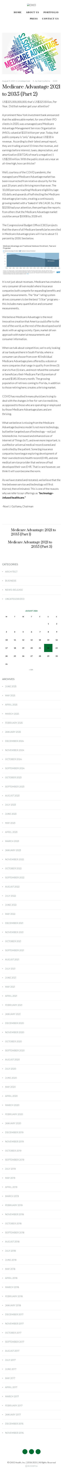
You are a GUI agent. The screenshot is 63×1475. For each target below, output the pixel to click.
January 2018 (13, 1305)
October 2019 (13, 1150)
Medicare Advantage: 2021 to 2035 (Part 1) (33, 532)
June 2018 (11, 1260)
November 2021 (14, 932)
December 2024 (14, 741)
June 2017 (10, 1369)
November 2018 (14, 1214)
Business (10, 580)
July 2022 (10, 896)
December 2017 (14, 1314)
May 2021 (10, 987)
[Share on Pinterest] (25, 515)
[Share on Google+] (14, 515)
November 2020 (14, 1032)
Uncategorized (24, 81)
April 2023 (11, 832)
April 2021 (11, 996)
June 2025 (10, 686)
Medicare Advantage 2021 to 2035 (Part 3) (30, 544)
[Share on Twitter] (9, 515)
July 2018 (10, 1250)
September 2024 (14, 768)
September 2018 (14, 1232)
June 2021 (10, 977)
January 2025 (13, 732)
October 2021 (13, 941)
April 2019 (11, 1187)
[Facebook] (24, 1451)
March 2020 (12, 1105)
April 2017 (11, 1387)
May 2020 (10, 1087)
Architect (11, 571)
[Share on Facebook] (3, 515)
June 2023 (11, 814)
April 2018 (11, 1278)
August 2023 (12, 795)
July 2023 (10, 804)
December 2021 (14, 923)
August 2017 (12, 1351)
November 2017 (14, 1323)
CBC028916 (32, 1466)
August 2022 (12, 886)
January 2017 (13, 1414)
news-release (14, 590)
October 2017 (13, 1332)
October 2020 (13, 1041)
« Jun (31, 669)
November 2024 (14, 750)
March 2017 (12, 1396)
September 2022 (14, 877)
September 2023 (14, 786)
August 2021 (12, 959)
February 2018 (14, 1296)
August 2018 (12, 1241)
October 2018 (13, 1223)
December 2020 (14, 1023)
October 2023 (13, 777)
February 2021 (13, 1005)
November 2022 (14, 859)
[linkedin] (38, 1451)
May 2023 (10, 823)
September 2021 (14, 950)
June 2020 (11, 1078)
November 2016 (14, 1433)
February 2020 (14, 1114)
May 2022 (10, 914)
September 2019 (14, 1159)
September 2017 (14, 1342)
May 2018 (10, 1269)
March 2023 (12, 841)
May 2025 (10, 695)
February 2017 (14, 1405)
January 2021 (13, 1014)
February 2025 (14, 723)
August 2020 (12, 1059)
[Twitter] (31, 1451)
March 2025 (12, 713)
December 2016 (14, 1423)
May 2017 (10, 1378)
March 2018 (12, 1287)
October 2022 (13, 868)
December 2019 (14, 1132)
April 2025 (11, 704)
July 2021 (10, 968)
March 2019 (12, 1196)
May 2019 (10, 1178)
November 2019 (14, 1141)
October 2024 (13, 759)
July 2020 (10, 1068)
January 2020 (13, 1123)
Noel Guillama (44, 81)
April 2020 (11, 1096)
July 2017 (10, 1360)
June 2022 (11, 905)
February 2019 (14, 1205)
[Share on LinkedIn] (20, 515)
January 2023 (13, 850)
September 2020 (15, 1050)
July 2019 (10, 1169)
